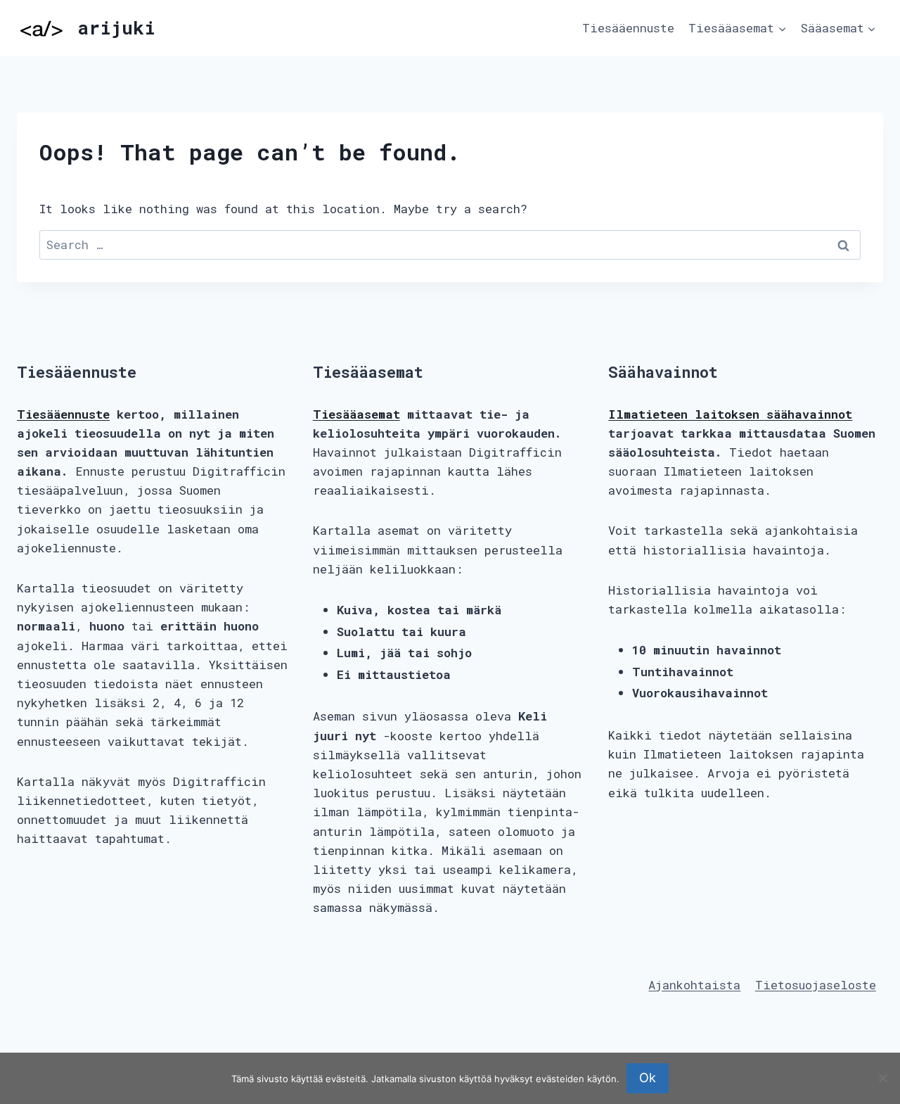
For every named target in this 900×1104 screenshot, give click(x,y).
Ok (647, 1077)
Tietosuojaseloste (815, 985)
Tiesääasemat (356, 414)
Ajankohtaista (694, 985)
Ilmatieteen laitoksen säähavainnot (730, 414)
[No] (882, 1078)
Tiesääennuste (628, 28)
